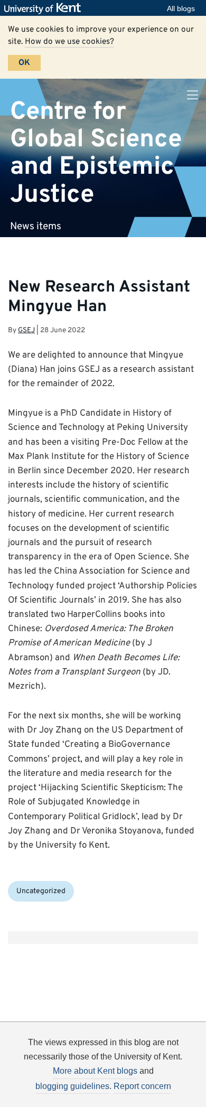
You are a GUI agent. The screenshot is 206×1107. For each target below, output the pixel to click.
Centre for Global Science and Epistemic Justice (96, 153)
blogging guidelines (72, 1086)
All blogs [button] (181, 8)
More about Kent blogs (95, 1070)
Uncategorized (40, 891)
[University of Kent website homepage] (45, 8)
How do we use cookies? (69, 41)
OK (24, 63)
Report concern (142, 1086)
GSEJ (26, 330)
